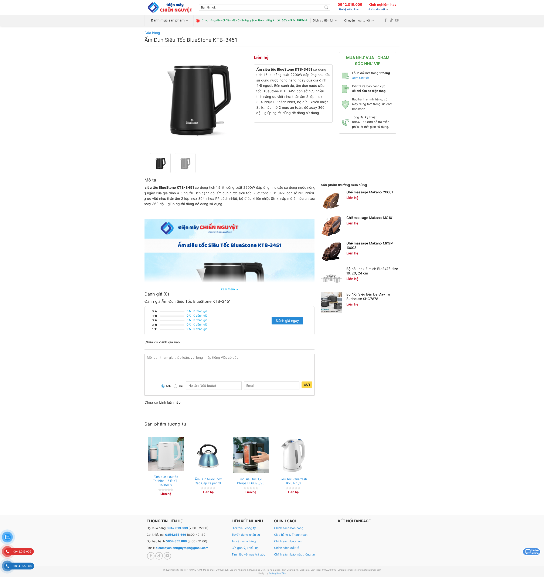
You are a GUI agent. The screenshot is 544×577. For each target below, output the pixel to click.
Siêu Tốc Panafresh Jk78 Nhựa (293, 481)
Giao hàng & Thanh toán (290, 534)
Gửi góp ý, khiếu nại (245, 548)
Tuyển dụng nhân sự (246, 534)
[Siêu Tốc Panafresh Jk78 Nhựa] (293, 455)
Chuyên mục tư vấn (357, 20)
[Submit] (326, 7)
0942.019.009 (350, 4)
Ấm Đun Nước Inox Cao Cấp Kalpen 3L (208, 481)
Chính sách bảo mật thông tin (294, 554)
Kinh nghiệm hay (382, 4)
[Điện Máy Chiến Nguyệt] (170, 7)
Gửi (307, 384)
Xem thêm (228, 289)
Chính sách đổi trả (286, 548)
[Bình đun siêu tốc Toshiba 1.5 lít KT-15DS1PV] (166, 454)
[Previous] (155, 100)
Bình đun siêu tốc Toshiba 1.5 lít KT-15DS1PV (165, 480)
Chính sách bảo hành (288, 541)
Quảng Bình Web (277, 573)
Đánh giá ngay (287, 320)
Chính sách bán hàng (288, 528)
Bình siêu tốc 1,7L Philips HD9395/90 (250, 481)
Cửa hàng (152, 33)
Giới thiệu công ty (244, 528)
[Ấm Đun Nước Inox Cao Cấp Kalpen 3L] (208, 455)
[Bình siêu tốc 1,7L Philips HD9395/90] (251, 455)
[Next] (240, 100)
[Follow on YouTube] (396, 20)
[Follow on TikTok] (391, 20)
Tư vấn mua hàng (244, 541)
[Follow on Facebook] (385, 20)
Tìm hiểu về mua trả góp (248, 554)
